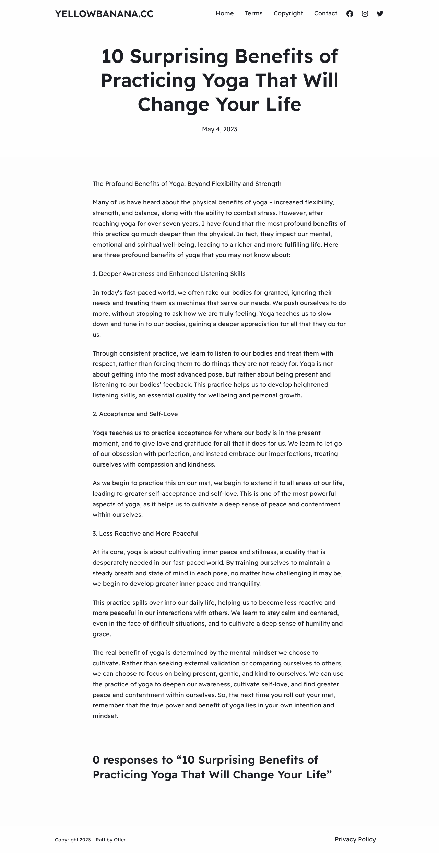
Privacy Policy (355, 839)
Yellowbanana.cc (104, 14)
